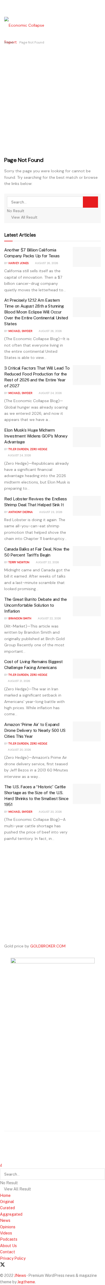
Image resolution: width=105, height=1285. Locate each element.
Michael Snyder (20, 331)
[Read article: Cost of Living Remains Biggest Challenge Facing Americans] (87, 669)
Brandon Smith (19, 618)
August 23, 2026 (50, 512)
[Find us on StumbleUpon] (32, 1265)
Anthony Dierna (20, 512)
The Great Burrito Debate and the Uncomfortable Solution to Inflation (35, 605)
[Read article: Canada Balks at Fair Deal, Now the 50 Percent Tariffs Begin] (87, 556)
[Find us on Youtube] (13, 1265)
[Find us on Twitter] (2, 1264)
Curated (7, 1208)
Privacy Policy (12, 1258)
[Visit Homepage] (29, 33)
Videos (6, 1233)
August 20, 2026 (19, 750)
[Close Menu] (1, 1165)
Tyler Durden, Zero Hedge (27, 449)
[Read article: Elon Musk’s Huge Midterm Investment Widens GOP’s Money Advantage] (87, 437)
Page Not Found (31, 42)
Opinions (7, 1227)
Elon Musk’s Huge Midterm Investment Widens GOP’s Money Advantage (35, 436)
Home (8, 42)
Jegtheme (26, 1282)
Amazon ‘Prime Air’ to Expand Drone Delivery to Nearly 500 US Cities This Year (35, 730)
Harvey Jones (18, 263)
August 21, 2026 (18, 681)
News (5, 1220)
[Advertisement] (52, 101)
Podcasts (8, 1239)
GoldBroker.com (48, 946)
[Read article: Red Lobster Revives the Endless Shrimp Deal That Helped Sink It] (87, 506)
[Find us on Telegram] (22, 1265)
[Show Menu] (5, 8)
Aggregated (11, 1214)
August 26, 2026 (46, 263)
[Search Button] (90, 202)
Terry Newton (18, 562)
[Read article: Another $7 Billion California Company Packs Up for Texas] (87, 257)
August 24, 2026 (50, 393)
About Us (8, 1245)
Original (7, 1201)
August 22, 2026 (47, 562)
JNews (20, 1275)
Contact (7, 1252)
